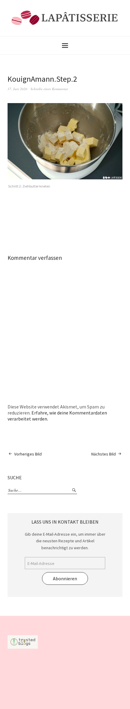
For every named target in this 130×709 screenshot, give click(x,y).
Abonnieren (65, 578)
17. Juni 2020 (17, 89)
